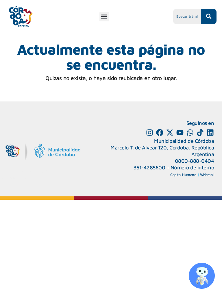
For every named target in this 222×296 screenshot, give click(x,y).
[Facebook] (160, 132)
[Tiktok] (200, 132)
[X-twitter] (170, 132)
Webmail (207, 174)
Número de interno (192, 167)
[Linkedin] (210, 132)
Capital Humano (183, 174)
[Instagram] (150, 132)
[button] (104, 16)
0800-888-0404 (194, 161)
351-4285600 (149, 167)
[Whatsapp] (190, 132)
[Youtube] (180, 132)
